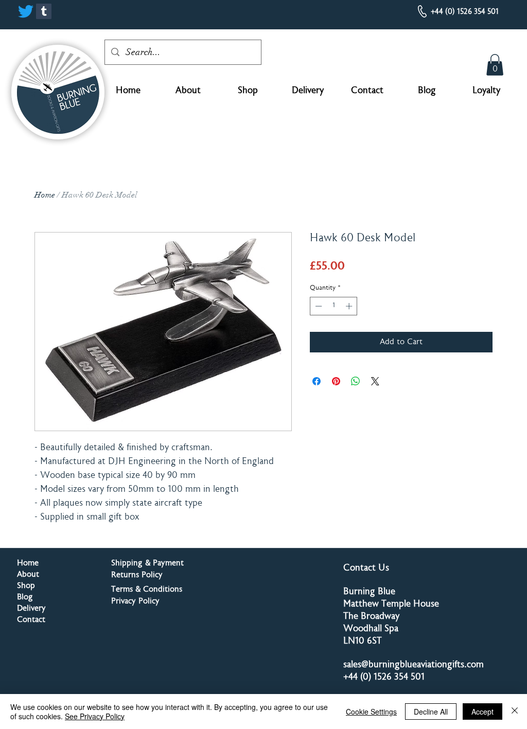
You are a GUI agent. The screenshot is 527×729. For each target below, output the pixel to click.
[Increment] (350, 306)
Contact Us (366, 568)
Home (44, 195)
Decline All (431, 711)
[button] (495, 65)
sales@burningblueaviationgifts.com (413, 665)
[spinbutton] (334, 306)
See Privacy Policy (95, 716)
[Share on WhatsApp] (355, 381)
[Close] (514, 711)
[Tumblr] (43, 11)
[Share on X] (375, 381)
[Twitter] (25, 11)
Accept (482, 711)
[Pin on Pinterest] (336, 381)
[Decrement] (317, 306)
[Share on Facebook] (316, 381)
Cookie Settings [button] (371, 711)
